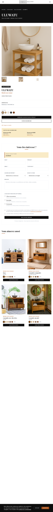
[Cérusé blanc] (8, 112)
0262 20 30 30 (30, 135)
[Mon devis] (50, 2)
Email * (6, 166)
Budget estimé (31, 172)
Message (6, 179)
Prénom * (29, 159)
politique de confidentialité (36, 211)
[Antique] (14, 112)
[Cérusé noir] (11, 112)
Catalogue (10, 9)
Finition (4, 110)
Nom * (5, 159)
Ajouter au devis (13, 279)
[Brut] (5, 112)
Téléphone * (30, 166)
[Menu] (3, 2)
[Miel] (3, 112)
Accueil (4, 9)
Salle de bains (17, 9)
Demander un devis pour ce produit (26, 117)
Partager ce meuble (7, 125)
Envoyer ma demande (26, 217)
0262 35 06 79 (6, 135)
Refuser (37, 507)
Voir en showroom (26, 121)
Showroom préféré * (9, 172)
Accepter (45, 507)
